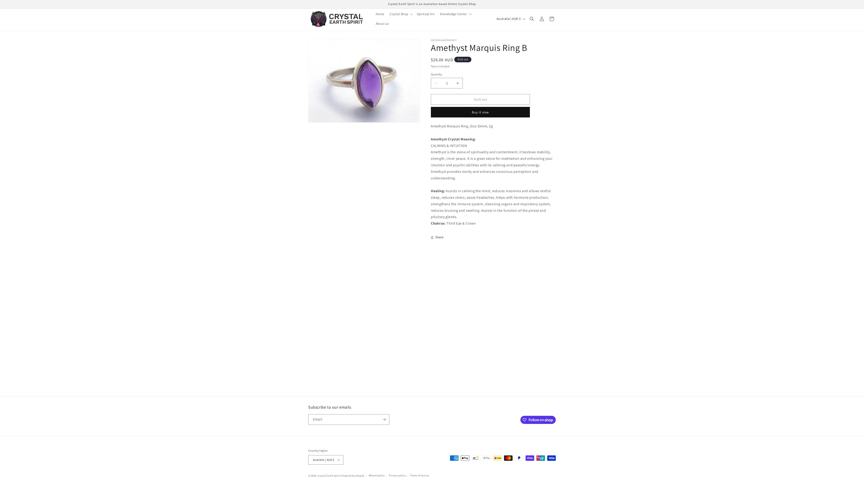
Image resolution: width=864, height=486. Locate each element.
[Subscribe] (384, 419)
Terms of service (419, 475)
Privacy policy (397, 475)
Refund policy (377, 475)
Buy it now (480, 112)
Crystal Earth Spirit (329, 475)
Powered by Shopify (352, 475)
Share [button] (439, 237)
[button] (400, 14)
